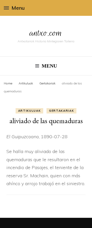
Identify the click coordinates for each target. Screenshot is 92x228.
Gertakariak (61, 110)
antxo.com (46, 33)
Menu (18, 8)
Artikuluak (29, 110)
